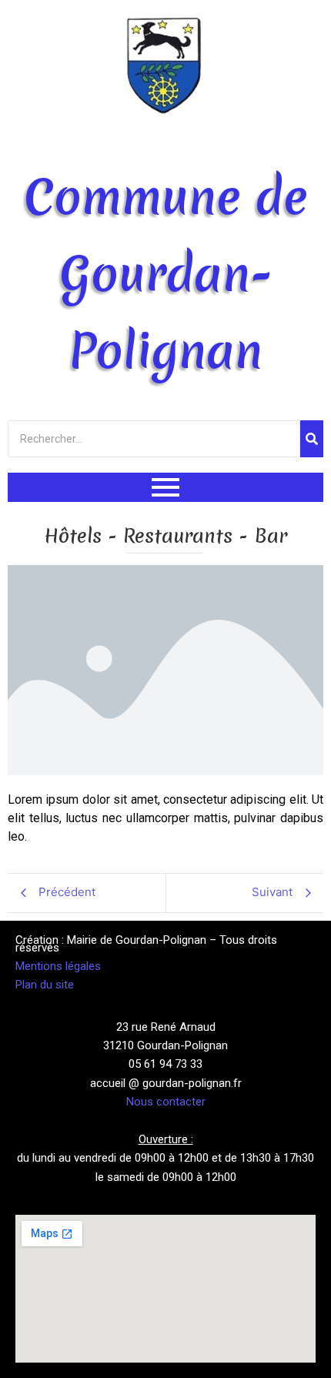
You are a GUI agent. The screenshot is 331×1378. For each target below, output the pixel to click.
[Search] (311, 438)
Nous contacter (166, 1102)
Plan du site (44, 985)
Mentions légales (58, 966)
